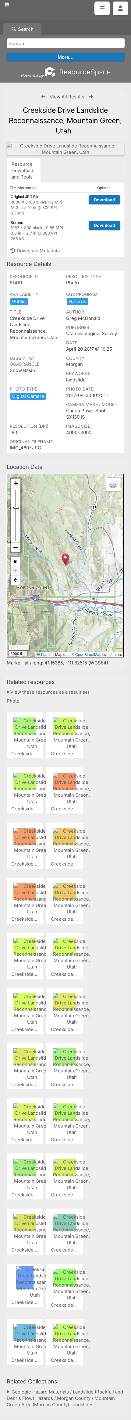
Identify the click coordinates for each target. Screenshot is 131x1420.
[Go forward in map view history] (15, 570)
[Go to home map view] (15, 561)
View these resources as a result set (49, 692)
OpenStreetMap (88, 654)
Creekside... (24, 753)
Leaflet (46, 654)
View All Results (67, 97)
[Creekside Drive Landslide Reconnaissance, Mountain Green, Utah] (65, 149)
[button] (65, 559)
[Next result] (90, 96)
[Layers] (113, 484)
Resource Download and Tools (22, 170)
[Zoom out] (15, 547)
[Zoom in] (15, 483)
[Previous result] (43, 96)
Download (104, 199)
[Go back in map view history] (15, 580)
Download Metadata (38, 250)
